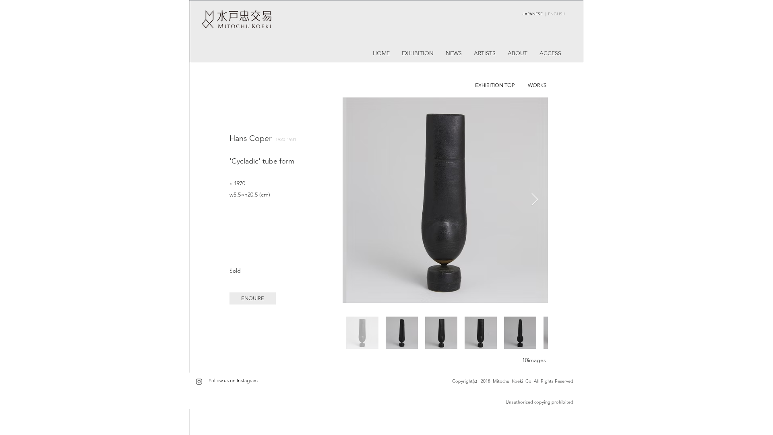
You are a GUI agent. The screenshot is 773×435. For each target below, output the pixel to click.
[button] (252, 298)
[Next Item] (535, 200)
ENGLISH (556, 14)
